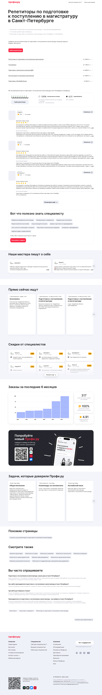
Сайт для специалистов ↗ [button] (39, 644)
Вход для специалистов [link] (38, 647)
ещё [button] (48, 269)
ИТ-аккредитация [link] (58, 647)
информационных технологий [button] (61, 681)
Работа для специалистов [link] (39, 650)
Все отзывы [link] (12, 650)
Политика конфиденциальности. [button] (69, 684)
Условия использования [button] (16, 652)
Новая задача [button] (12, 644)
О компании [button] (57, 644)
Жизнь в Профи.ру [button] (59, 661)
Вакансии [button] (56, 658)
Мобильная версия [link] (14, 658)
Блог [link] (54, 664)
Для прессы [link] (56, 652)
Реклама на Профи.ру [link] (60, 650)
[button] (88, 112)
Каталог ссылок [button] (13, 655)
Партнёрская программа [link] (61, 655)
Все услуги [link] (11, 647)
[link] (15, 50)
